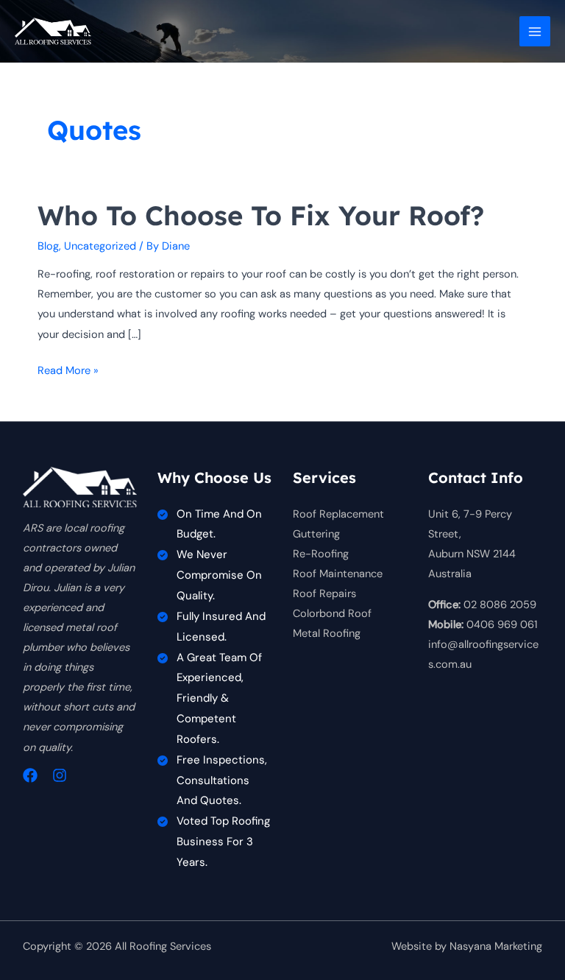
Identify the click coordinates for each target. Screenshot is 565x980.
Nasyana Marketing (495, 946)
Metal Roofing (326, 634)
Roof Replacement (338, 514)
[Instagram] (59, 775)
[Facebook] (30, 775)
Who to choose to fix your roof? (261, 215)
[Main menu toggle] (534, 31)
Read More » (68, 372)
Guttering (316, 534)
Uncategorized (100, 246)
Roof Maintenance (338, 574)
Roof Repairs (324, 594)
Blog (48, 246)
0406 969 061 (502, 625)
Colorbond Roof (332, 614)
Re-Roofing (321, 554)
